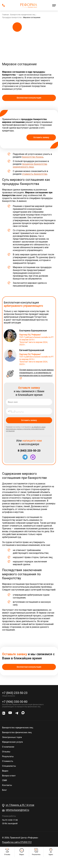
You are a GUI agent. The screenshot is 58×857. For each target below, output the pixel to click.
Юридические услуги (12, 742)
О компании (8, 747)
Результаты (8, 756)
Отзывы (6, 751)
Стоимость (7, 761)
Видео (5, 771)
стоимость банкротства (34, 174)
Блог (4, 790)
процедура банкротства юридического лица (30, 165)
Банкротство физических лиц (17, 732)
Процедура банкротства (12, 17)
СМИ (4, 780)
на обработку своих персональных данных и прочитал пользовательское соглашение (25, 429)
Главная (5, 15)
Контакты (7, 785)
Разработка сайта (17, 842)
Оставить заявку (41, 137)
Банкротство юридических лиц (22, 15)
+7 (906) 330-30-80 (14, 701)
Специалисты (9, 766)
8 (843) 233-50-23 (29, 450)
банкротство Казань (33, 157)
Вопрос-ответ (9, 775)
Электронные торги (12, 737)
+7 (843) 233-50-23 (14, 693)
